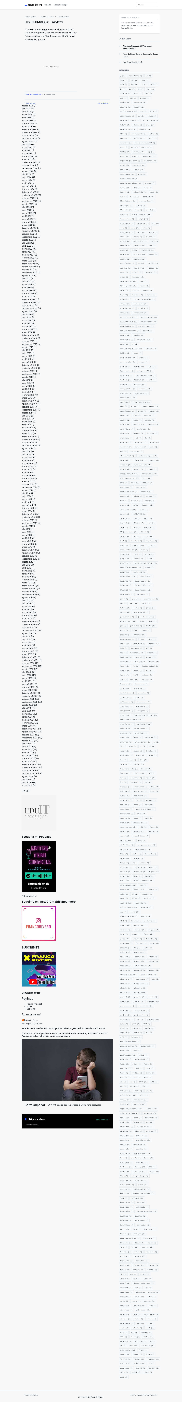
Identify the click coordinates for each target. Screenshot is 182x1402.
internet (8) (125, 729)
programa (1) (125, 1015)
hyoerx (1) (150, 670)
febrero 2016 (28, 466)
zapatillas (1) (126, 1368)
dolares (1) (150, 420)
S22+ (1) (138, 1091)
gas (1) (123, 603)
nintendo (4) (147, 894)
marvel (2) (141, 813)
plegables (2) (140, 988)
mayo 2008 (27, 714)
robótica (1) (137, 1073)
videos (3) (124, 1314)
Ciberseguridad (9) (128, 281)
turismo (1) (125, 1270)
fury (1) (144, 550)
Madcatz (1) (150, 800)
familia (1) (125, 514)
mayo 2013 (27, 535)
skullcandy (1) (126, 1135)
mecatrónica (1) (139, 822)
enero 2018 (27, 398)
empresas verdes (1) (142, 465)
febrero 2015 (28, 478)
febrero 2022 (28, 258)
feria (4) (148, 518)
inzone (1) (124, 737)
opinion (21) (140, 930)
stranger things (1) (140, 1176)
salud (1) (143, 1095)
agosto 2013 (27, 526)
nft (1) (135, 894)
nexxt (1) (124, 894)
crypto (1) (143, 357)
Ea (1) (147, 438)
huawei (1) (124, 666)
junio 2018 (26, 383)
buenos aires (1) (127, 219)
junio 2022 (26, 246)
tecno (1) (141, 1203)
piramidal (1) (140, 970)
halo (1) (123, 648)
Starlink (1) (153, 1171)
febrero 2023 (28, 222)
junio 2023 (26, 210)
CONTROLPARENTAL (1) (128, 322)
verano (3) (136, 1301)
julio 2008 (26, 708)
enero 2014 (27, 511)
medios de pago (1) (128, 827)
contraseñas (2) (139, 313)
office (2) (145, 916)
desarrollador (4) (127, 389)
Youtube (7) (139, 1359)
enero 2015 (27, 481)
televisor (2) (125, 1220)
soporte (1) (135, 1158)
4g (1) (122, 89)
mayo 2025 (27, 147)
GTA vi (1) (124, 644)
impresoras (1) (141, 684)
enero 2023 (27, 225)
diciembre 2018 (29, 365)
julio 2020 (26, 314)
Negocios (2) (138, 889)
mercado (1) (125, 836)
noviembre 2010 (29, 624)
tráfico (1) (125, 1265)
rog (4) (137, 1077)
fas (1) (137, 518)
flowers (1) (125, 536)
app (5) (151, 152)
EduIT (29, 1006)
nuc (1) (123, 912)
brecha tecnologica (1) (141, 214)
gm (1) (142, 621)
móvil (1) (153, 867)
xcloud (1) (143, 1350)
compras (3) (125, 304)
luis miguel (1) (139, 796)
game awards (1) (126, 594)
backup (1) (124, 187)
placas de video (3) (148, 974)
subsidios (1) (140, 1180)
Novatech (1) (146, 907)
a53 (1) (133, 98)
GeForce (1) (125, 608)
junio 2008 (27, 711)
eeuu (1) (153, 447)
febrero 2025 (28, 156)
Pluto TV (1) (125, 992)
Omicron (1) (135, 921)
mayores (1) (125, 822)
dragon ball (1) (143, 429)
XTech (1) (150, 1355)
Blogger (99, 1397)
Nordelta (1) (149, 898)
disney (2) (154, 411)
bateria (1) (125, 192)
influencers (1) (126, 702)
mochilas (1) (138, 858)
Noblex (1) (136, 898)
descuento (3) (125, 393)
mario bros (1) (126, 809)
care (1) (154, 241)
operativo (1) (125, 930)
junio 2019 (26, 353)
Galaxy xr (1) (125, 585)
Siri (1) (138, 1131)
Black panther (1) (146, 201)
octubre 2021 (28, 269)
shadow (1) (124, 1122)
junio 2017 (26, 418)
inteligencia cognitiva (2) (131, 720)
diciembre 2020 (29, 299)
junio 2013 (26, 532)
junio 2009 (27, 675)
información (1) (143, 702)
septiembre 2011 (29, 594)
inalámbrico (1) (139, 688)
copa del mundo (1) (145, 326)
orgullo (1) (154, 930)
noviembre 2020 (29, 302)
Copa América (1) (127, 326)
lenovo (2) (150, 778)
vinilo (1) (138, 1319)
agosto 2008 (27, 705)
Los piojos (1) (140, 791)
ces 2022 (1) (125, 268)
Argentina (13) (149, 156)
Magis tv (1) (125, 805)
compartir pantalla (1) (144, 299)
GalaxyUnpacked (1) (143, 590)
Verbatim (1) (149, 1301)
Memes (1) (154, 827)
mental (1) (153, 831)
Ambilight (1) (140, 138)
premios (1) (125, 1001)
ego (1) (123, 451)
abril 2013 (26, 538)
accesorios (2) (139, 102)
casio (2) (124, 250)
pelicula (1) (125, 952)
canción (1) (125, 241)
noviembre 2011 (29, 588)
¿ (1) (122, 76)
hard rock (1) (136, 648)
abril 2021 (26, 287)
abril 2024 (26, 183)
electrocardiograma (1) (147, 456)
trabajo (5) (140, 1256)
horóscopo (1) (125, 661)
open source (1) (139, 925)
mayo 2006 (27, 785)
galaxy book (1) (139, 572)
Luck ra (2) (125, 796)
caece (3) (135, 228)
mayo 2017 (27, 421)
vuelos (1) (124, 1328)
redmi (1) (143, 1055)
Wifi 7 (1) (135, 1337)
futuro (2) (137, 554)
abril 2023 (26, 216)
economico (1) (125, 442)
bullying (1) (143, 219)
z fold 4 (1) (139, 1363)
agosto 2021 (27, 275)
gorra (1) (124, 630)
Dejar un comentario (33, 95)
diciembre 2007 (29, 729)
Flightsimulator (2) (128, 532)
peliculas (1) (140, 952)
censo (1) (153, 255)
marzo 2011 (27, 612)
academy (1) (125, 102)
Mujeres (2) (154, 872)
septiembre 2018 (29, 374)
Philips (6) (139, 961)
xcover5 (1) (125, 1355)
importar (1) (147, 679)
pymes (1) (124, 1024)
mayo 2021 (27, 284)
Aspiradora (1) (150, 161)
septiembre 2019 (29, 344)
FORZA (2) (124, 545)
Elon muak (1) (125, 460)
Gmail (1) (152, 621)
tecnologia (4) (126, 1207)
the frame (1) (149, 1229)
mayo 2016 (27, 457)
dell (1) (151, 380)
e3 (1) (138, 438)
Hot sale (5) (140, 661)
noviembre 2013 (29, 517)
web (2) (134, 1332)
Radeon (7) (149, 1028)
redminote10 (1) (141, 1059)
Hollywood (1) (125, 657)
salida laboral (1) (128, 1095)
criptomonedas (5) (127, 357)
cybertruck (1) (126, 375)
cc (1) (134, 250)
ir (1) (156, 742)
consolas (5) (143, 308)
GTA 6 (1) (151, 639)
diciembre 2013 (29, 514)
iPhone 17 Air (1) (142, 742)
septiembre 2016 (29, 445)
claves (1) (147, 290)
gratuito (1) (125, 635)
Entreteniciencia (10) (129, 478)
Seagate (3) (125, 1104)
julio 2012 (26, 565)
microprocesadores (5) (146, 845)
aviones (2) (149, 183)
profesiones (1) (141, 1010)
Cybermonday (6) (126, 371)
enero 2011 (27, 618)
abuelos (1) (144, 98)
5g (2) (140, 89)
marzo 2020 (27, 326)
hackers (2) (154, 644)
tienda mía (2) (149, 1238)
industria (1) (125, 697)
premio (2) (152, 997)
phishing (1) (153, 961)
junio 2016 (26, 454)
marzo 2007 (27, 755)
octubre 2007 (28, 734)
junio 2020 (26, 317)
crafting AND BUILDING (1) (131, 348)
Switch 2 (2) (125, 1189)
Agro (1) (153, 111)
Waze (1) (123, 1332)
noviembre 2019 (29, 338)
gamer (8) (124, 599)
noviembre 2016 (29, 439)
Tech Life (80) (137, 1198)
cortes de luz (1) (144, 339)
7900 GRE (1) (125, 94)
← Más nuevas (30, 103)
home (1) (138, 657)
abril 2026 (26, 117)
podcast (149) (140, 992)
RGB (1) (139, 1068)
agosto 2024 (27, 171)
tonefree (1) (125, 1252)
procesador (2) (153, 1001)
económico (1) (140, 442)
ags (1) (141, 116)
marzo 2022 (27, 255)
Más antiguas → (104, 103)
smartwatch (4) (139, 1144)
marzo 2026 (27, 120)
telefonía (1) (125, 1216)
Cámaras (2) (150, 237)
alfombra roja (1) (127, 129)
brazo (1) (124, 214)
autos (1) (142, 174)
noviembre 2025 (29, 132)
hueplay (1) (125, 670)
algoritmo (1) (144, 129)
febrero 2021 (28, 293)
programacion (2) (141, 1015)
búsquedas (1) (142, 223)
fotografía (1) (138, 545)
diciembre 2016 (29, 436)
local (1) (155, 787)
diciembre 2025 (29, 129)
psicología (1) (153, 1019)
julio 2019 (26, 350)
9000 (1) (148, 94)
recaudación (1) (147, 1046)
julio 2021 (26, 278)
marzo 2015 (27, 475)
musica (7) (149, 876)
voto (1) (140, 1323)
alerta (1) (137, 125)
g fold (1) (149, 554)
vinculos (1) (125, 1319)
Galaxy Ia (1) (125, 581)
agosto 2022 (27, 240)
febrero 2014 (28, 508)
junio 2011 (26, 603)
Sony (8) (123, 1158)
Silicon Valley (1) (145, 1126)
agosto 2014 (27, 490)
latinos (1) (140, 773)
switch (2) (142, 1185)
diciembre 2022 (29, 228)
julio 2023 (26, 207)
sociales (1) (141, 1149)
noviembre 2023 (29, 195)
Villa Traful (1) (151, 1314)
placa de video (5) (128, 974)
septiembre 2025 (29, 138)
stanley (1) (125, 1171)
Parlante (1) (141, 943)
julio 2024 (26, 174)
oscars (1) (136, 934)
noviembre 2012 (29, 553)
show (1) (149, 1122)
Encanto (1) (125, 469)
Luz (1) (139, 800)
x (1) (152, 1341)
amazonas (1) (125, 138)
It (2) (122, 746)
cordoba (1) (138, 335)
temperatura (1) (126, 1225)
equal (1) (135, 483)
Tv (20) (123, 1274)
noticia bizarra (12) (129, 907)
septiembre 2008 (30, 702)
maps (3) (137, 805)
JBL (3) (152, 746)
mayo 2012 (27, 571)
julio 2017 (26, 416)
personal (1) (125, 961)
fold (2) (136, 536)
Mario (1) (149, 805)
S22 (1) (145, 1086)
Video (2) (152, 1305)
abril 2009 (26, 681)
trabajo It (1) (126, 1261)
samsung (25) (125, 1100)
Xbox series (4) (147, 1346)
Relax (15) (124, 1064)
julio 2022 (26, 243)
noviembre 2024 (29, 162)
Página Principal (61, 5)
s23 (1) (149, 1091)
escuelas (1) (146, 492)
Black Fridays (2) (127, 201)
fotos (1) (151, 545)
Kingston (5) (151, 751)
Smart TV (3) (141, 1135)
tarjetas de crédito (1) (143, 1194)
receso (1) (124, 1050)
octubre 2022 (28, 234)
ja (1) (142, 746)
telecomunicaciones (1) (146, 1211)
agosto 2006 (27, 776)
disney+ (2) (125, 415)
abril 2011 (26, 609)
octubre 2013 (28, 520)
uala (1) (136, 1279)
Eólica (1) (146, 478)
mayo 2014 (27, 499)
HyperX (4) (124, 675)
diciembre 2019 (29, 335)
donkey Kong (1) (126, 429)
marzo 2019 (27, 362)
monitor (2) (144, 863)
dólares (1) (125, 424)
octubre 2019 (28, 341)
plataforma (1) (142, 979)
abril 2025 (26, 150)
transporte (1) (139, 1265)
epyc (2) (123, 483)
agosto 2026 (27, 105)
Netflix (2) (152, 889)
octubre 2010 (28, 627)
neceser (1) (125, 889)
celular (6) (125, 255)
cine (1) (143, 281)
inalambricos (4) (127, 693)
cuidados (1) (125, 366)
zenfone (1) (154, 1368)
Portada (47, 5)
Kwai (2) (143, 760)
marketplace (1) (126, 813)
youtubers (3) (153, 1359)
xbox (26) (133, 1346)
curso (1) (151, 366)
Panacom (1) (137, 939)
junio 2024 (27, 177)
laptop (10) (139, 764)
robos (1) (150, 1068)
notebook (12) (125, 903)
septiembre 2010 (29, 630)
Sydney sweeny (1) (141, 1189)
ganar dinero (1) (151, 599)
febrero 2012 (28, 579)
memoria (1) (125, 831)
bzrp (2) (155, 223)
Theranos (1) (125, 1234)
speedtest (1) (141, 1162)
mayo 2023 (27, 213)
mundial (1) (125, 876)
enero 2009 (27, 690)
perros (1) (152, 957)
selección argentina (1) (130, 1113)
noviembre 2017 (29, 404)
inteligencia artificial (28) (145, 715)
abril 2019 (26, 359)
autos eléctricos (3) (129, 178)
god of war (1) (136, 626)
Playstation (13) (141, 983)
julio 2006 (26, 779)
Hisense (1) (151, 652)
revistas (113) (126, 1068)
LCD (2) (151, 773)
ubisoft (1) (125, 1283)
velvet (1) (139, 1296)
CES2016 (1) (153, 268)
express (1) (125, 505)
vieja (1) (136, 1314)
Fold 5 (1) (148, 536)
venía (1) (151, 1296)
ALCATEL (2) (125, 125)
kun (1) (133, 760)
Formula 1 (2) (136, 541)
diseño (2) (142, 411)
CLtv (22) (124, 295)
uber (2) (147, 1279)
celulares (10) (139, 255)
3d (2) (144, 85)
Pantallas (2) (151, 939)
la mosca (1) (125, 764)
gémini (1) (150, 608)
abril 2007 (26, 752)
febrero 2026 (28, 123)
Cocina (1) (151, 295)
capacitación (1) (140, 241)
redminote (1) (125, 1059)
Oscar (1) (124, 934)
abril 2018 (26, 389)
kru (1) (123, 760)
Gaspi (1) (134, 603)
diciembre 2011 (28, 585)
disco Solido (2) (127, 411)
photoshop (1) (125, 966)
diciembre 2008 (29, 693)
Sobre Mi (31, 1009)
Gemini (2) (137, 608)
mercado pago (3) (127, 840)
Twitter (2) (125, 1279)
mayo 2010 (27, 642)
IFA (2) (123, 679)
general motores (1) (146, 617)
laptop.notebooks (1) (129, 769)
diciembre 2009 (29, 657)
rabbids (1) (136, 1028)
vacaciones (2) (126, 1292)
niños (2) (124, 898)
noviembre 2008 (29, 696)
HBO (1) (149, 648)
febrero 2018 (28, 395)
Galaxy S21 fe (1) (142, 581)
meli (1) (143, 827)
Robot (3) (124, 1073)
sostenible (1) (126, 1162)
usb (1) (138, 1287)
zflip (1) (124, 1372)
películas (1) (125, 957)
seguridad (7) (139, 1104)
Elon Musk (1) (140, 460)
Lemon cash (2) (136, 778)
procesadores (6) (127, 1006)
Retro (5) (148, 1064)
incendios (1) (143, 693)
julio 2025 (26, 144)
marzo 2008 (27, 720)
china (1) (124, 277)
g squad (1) (125, 559)
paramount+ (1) (126, 943)
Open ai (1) (125, 925)
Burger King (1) (126, 223)
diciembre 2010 (29, 621)
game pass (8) (142, 594)
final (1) (124, 527)
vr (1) (150, 1323)
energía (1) (151, 469)
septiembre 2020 (29, 308)
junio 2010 (26, 639)
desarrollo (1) (145, 389)
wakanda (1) (137, 1328)
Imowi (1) (134, 679)
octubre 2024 (28, 165)
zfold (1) (148, 1372)
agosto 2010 (27, 633)
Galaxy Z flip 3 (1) (143, 585)
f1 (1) (136, 505)
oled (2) (123, 921)
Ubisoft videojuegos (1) (143, 1283)
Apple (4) (124, 156)
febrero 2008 (28, 723)
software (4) (125, 1153)
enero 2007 (27, 761)
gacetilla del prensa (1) (130, 568)
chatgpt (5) (136, 272)
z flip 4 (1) (125, 1363)
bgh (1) (123, 196)
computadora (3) (139, 304)
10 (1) (148, 76)
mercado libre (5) (140, 836)
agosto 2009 (27, 669)
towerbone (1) (151, 1252)
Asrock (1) (124, 165)
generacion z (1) (127, 617)
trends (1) (153, 1265)
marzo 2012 (27, 576)
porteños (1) (139, 997)
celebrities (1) (147, 250)
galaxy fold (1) (145, 576)
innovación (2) (142, 706)
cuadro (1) (143, 362)
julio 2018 (26, 380)
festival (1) (125, 523)
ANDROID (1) (125, 152)
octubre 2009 (28, 663)
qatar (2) (136, 1024)
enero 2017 (27, 433)
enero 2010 (27, 654)
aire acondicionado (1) (129, 120)
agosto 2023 (27, 204)
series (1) (137, 1118)
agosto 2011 (27, 597)
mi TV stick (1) (126, 845)
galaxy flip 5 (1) (127, 576)
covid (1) (124, 344)
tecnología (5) (142, 1207)
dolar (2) (137, 420)
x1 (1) (122, 1346)
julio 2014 (26, 493)
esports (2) (125, 496)
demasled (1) (125, 384)
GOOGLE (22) (150, 626)
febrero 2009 (28, 687)
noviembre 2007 (29, 732)
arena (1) (136, 156)
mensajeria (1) (139, 831)
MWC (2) (136, 881)
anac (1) (123, 147)
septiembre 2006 (30, 773)
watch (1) (150, 1328)
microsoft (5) (125, 849)
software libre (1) (142, 1153)
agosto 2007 (27, 740)
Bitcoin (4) (135, 196)
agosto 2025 (27, 141)
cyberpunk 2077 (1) (145, 371)
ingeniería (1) (126, 706)
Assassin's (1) (139, 165)
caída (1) (146, 228)
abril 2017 (26, 424)
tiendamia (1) (125, 1243)
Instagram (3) (142, 711)
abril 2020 (26, 323)
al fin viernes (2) (151, 120)
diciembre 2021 (29, 263)
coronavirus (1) (126, 339)
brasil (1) (150, 210)
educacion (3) (125, 447)
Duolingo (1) (152, 433)
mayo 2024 (27, 180)
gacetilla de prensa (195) (146, 563)
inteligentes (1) (144, 724)
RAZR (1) (123, 1037)
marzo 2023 (27, 219)
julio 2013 (26, 529)
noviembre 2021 (29, 266)
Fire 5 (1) (136, 527)
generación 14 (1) (140, 612)
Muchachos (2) (140, 872)
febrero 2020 (28, 329)
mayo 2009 (27, 678)
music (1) (137, 876)
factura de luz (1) (128, 509)
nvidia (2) (134, 912)
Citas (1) (124, 290)
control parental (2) (129, 317)
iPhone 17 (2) (125, 742)
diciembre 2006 (29, 764)
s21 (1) (123, 1086)
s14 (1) (154, 1082)
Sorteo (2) (148, 1158)
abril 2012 (26, 574)
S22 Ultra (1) (125, 1091)
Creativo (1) (151, 348)
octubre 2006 (28, 770)
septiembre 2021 (29, 272)
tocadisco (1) (147, 1247)
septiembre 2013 (29, 523)
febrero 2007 (28, 758)
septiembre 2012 (29, 559)
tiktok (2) (139, 1243)
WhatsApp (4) (146, 1332)
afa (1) (143, 111)
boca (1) (138, 210)
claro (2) (136, 290)
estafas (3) (150, 496)
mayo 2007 (27, 749)
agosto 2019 (27, 347)
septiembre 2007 (30, 737)
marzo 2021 (27, 290)
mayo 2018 (27, 386)
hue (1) (136, 666)
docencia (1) (149, 415)
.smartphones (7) (135, 76)
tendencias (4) (143, 1225)
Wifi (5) (123, 1337)
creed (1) (137, 353)
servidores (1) (151, 1118)
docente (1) (125, 420)
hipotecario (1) (136, 652)
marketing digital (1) (145, 809)
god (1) (123, 626)
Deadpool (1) (125, 380)
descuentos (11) (141, 393)
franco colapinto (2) (129, 550)
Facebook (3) (147, 505)
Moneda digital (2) (128, 863)
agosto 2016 (27, 448)
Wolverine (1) (140, 1341)
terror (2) (124, 1229)
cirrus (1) (144, 286)
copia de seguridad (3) (129, 331)
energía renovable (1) (129, 474)
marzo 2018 (27, 392)
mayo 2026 (27, 114)
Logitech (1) (125, 791)
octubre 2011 (28, 591)
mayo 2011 (27, 606)
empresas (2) (125, 465)
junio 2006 (27, 782)
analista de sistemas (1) (141, 147)
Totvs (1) (138, 1252)
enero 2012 (27, 582)
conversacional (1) (148, 322)
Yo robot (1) (125, 1359)
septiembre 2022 (29, 237)
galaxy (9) (124, 572)
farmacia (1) (125, 518)
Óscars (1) (148, 934)
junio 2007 (27, 746)
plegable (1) (125, 988)
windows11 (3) (125, 1341)
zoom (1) (123, 1377)
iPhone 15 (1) (150, 737)
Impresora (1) (125, 684)
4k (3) (131, 89)
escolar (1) (147, 483)
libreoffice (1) (140, 787)
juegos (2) (124, 751)
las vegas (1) (125, 773)
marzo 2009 (27, 684)
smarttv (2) (125, 1144)
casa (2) (151, 246)
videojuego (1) (126, 1310)
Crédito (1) (125, 353)
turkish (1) (138, 1270)
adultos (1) (139, 107)
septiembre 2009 (30, 666)
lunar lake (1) (126, 800)
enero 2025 (27, 159)
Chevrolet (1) (150, 272)
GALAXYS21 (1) (125, 590)
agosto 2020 (27, 311)
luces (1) (154, 791)
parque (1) (154, 943)
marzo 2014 (27, 505)
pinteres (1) (125, 970)
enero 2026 (27, 126)
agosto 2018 (27, 377)
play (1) (155, 979)
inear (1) (139, 697)
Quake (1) (124, 1028)
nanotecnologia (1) (128, 885)
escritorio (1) (126, 487)
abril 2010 (26, 645)
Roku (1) (147, 1077)
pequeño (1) (140, 957)
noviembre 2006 (29, 767)
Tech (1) (123, 1198)
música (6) (124, 881)
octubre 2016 (28, 442)
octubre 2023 (28, 198)
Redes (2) (136, 1050)
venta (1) (124, 1301)
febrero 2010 (28, 651)
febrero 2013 (28, 544)
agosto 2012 (27, 562)
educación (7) (140, 447)
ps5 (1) (140, 1019)
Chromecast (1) (138, 277)
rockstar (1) (125, 1077)
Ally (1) (123, 134)
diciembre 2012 (29, 550)
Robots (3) (150, 1073)
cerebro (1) (125, 259)
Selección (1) (151, 1109)
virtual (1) (151, 1319)
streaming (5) (125, 1180)
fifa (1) (151, 523)
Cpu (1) (135, 344)
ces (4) (141, 263)
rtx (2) (123, 1082)
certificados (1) (127, 263)
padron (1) (124, 939)
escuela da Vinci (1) (129, 492)
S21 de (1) (134, 1086)
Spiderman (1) (125, 1167)
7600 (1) (150, 89)
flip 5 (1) (144, 532)
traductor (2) (141, 1261)
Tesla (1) (136, 1229)
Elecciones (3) (136, 451)
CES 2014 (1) (153, 263)
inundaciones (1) (141, 729)
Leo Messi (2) (135, 782)
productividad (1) (145, 1006)
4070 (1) (153, 85)
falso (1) (143, 509)
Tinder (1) (152, 1243)
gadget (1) (149, 568)
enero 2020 (27, 332)
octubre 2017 (28, 407)
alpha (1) (154, 134)
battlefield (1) (139, 192)
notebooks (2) (140, 903)
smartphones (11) (143, 1140)
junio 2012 (26, 568)
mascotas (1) (125, 818)
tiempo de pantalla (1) (129, 1238)
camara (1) (152, 232)
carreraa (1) (139, 246)
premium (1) (138, 1001)
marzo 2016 (27, 463)
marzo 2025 (27, 153)
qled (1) (146, 1024)
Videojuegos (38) (143, 1310)
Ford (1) (123, 541)
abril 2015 (26, 472)
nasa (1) (143, 885)
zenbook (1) (141, 1368)
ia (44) (136, 675)
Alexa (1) (150, 125)
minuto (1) (124, 858)
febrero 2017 (28, 430)
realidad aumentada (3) (129, 1042)
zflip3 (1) (136, 1372)
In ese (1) (124, 688)
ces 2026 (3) (139, 268)
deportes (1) (139, 384)
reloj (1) (136, 1064)
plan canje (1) (126, 979)
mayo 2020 (27, 320)
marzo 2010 (27, 648)
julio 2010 (26, 636)
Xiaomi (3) (137, 1355)
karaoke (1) (137, 751)
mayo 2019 (27, 356)
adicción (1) (125, 107)
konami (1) (140, 755)
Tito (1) (134, 1247)
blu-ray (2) (141, 205)
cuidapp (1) (139, 366)
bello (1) (154, 192)
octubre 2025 (28, 135)
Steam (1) (124, 1176)
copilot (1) (148, 331)
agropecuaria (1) (127, 116)
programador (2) (126, 1019)
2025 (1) (134, 85)
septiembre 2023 (29, 201)
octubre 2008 (28, 699)
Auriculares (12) (127, 174)
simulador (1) (125, 1131)
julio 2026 (26, 108)
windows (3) (148, 1337)
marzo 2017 (27, 427)
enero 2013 (27, 547)
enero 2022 (27, 260)
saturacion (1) (140, 1100)
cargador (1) (125, 246)
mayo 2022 (27, 249)
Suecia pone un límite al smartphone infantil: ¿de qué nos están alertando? (63, 1028)
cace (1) (123, 228)
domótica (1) (153, 424)
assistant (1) (125, 170)
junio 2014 (26, 496)
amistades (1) (125, 143)
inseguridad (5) (126, 711)
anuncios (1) (138, 152)
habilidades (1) (139, 644)
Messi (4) (142, 840)
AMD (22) (152, 138)
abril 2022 (26, 252)
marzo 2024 (27, 186)
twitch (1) (144, 1274)
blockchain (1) (126, 205)
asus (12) (139, 170)
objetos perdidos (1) (129, 916)
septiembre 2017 (29, 410)
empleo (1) (154, 460)
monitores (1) (125, 867)
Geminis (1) (125, 612)
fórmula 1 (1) (151, 541)
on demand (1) (149, 921)
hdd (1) (123, 652)
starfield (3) (139, 1171)
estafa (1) (137, 496)
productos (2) (125, 1010)
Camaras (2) (137, 237)
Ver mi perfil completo (32, 1023)
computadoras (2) (127, 308)
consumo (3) (125, 313)
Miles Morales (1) (142, 849)
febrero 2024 (28, 189)
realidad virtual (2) (129, 1046)
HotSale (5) (154, 661)
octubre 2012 (28, 556)
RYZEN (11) (143, 1082)
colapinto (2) (125, 299)
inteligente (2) (126, 724)
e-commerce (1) (126, 438)
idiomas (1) (147, 675)
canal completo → (103, 1120)
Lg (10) (148, 782)
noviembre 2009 (29, 660)
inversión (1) (125, 733)
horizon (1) (150, 657)
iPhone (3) (137, 737)
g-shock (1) (138, 559)
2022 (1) (123, 85)
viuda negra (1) (126, 1323)
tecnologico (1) (126, 1211)
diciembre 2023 (29, 192)
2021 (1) (145, 80)
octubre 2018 (28, 371)
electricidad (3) (127, 456)
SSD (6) (152, 1167)
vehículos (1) (125, 1296)
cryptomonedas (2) (127, 362)
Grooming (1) (139, 635)
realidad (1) (136, 1037)
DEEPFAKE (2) (139, 380)
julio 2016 (26, 451)
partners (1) (125, 948)
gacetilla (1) (125, 563)
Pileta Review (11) (143, 966)
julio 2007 (26, 743)
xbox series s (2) (127, 1350)
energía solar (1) (149, 474)
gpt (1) (135, 630)
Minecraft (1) (150, 854)
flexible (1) (149, 527)
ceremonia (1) (139, 259)
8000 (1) (137, 94)
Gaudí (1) (145, 603)
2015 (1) (134, 80)
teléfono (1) (140, 1216)
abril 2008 (26, 717)
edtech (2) (154, 442)
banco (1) (136, 187)
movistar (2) (125, 872)
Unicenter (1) (125, 1287)
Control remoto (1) (149, 317)
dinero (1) (135, 407)
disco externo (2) (150, 407)
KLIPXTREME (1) (126, 755)
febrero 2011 (28, 615)
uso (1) (148, 1287)
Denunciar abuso (31, 992)
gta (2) (141, 639)
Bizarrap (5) (148, 196)
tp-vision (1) (125, 1256)
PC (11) (137, 948)
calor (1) (141, 232)
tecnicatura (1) (126, 1203)
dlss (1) (136, 415)
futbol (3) (124, 554)
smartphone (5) (126, 1140)
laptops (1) (146, 769)
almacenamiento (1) (138, 134)
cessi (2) (124, 272)
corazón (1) (125, 335)
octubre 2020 (28, 305)
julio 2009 (26, 672)
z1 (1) (151, 1363)
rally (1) (138, 1033)
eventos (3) (150, 500)
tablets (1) (125, 1194)
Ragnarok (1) (125, 1033)
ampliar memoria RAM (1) (145, 143)
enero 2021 (27, 296)
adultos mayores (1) (128, 111)
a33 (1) (123, 98)
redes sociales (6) (128, 1055)
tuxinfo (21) (152, 1270)
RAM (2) (149, 1033)
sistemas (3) (151, 1131)
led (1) (123, 778)
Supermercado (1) (127, 1185)
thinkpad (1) (139, 1234)
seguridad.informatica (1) (131, 1109)
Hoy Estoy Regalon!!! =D (132, 62)
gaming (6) (136, 599)
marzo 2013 (27, 541)
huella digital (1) (150, 666)
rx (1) (132, 1082)
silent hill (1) (126, 1126)
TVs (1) (133, 1274)
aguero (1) (152, 116)
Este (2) (123, 500)
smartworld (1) (126, 1149)
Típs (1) (123, 1247)
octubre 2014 (28, 484)
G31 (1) (150, 559)
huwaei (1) (137, 670)
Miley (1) (124, 854)
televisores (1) (141, 1220)
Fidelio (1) (139, 523)
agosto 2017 (27, 413)
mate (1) (137, 818)
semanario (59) (150, 1113)
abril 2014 (26, 502)
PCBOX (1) (148, 948)
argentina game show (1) (130, 161)
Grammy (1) (146, 630)
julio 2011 (26, 600)
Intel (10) (124, 715)
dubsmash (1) (138, 433)
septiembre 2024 (30, 168)
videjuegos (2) (139, 1305)
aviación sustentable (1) (130, 183)
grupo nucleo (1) (127, 639)
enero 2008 (27, 726)
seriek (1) (124, 1118)
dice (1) (123, 407)
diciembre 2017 (29, 401)
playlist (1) (125, 983)
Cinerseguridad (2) (128, 286)
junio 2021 (26, 281)
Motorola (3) (140, 867)
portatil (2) (125, 997)
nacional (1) (147, 881)
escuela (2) (141, 487)
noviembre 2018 (29, 368)
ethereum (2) (136, 500)
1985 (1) (123, 80)
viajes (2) (124, 1305)
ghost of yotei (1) (128, 621)
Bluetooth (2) (125, 210)
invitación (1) (141, 733)
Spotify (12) (140, 1167)
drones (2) (124, 433)
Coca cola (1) (137, 295)
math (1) (148, 818)
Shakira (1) (137, 1122)
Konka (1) (152, 755)
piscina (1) (154, 970)
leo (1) (123, 782)
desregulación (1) (127, 398)
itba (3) (132, 746)
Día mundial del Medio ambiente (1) (135, 402)
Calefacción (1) (126, 232)
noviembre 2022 (29, 231)
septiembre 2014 (29, 487)
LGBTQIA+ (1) (125, 787)
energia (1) (138, 469)
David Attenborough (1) (145, 375)
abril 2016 (26, 460)
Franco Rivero (34, 4)
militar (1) (136, 854)
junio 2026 (26, 111)
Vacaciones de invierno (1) (147, 1292)
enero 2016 (27, 469)
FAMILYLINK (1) (139, 514)
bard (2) (147, 187)
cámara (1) (124, 237)
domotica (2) (138, 424)
